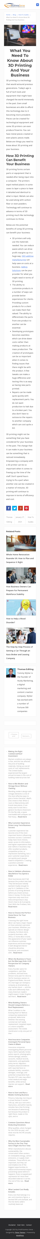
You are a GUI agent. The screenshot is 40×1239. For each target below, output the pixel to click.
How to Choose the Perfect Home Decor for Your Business (19, 915)
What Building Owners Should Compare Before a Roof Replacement (18, 1004)
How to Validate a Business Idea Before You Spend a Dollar (19, 873)
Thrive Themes (20, 1232)
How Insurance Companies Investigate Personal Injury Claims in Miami (19, 1041)
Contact (29, 1225)
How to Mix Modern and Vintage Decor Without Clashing (18, 786)
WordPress (20, 1235)
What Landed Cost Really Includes (18, 1190)
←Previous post (13, 735)
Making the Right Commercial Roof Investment (15, 753)
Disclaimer (12, 1225)
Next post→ (26, 736)
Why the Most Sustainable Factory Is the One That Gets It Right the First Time (19, 1143)
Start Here (21, 1225)
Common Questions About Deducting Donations (19, 1123)
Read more (22, 817)
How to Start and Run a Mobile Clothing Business (18, 1093)
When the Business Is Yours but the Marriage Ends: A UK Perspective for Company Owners (19, 962)
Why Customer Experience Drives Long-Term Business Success (19, 825)
